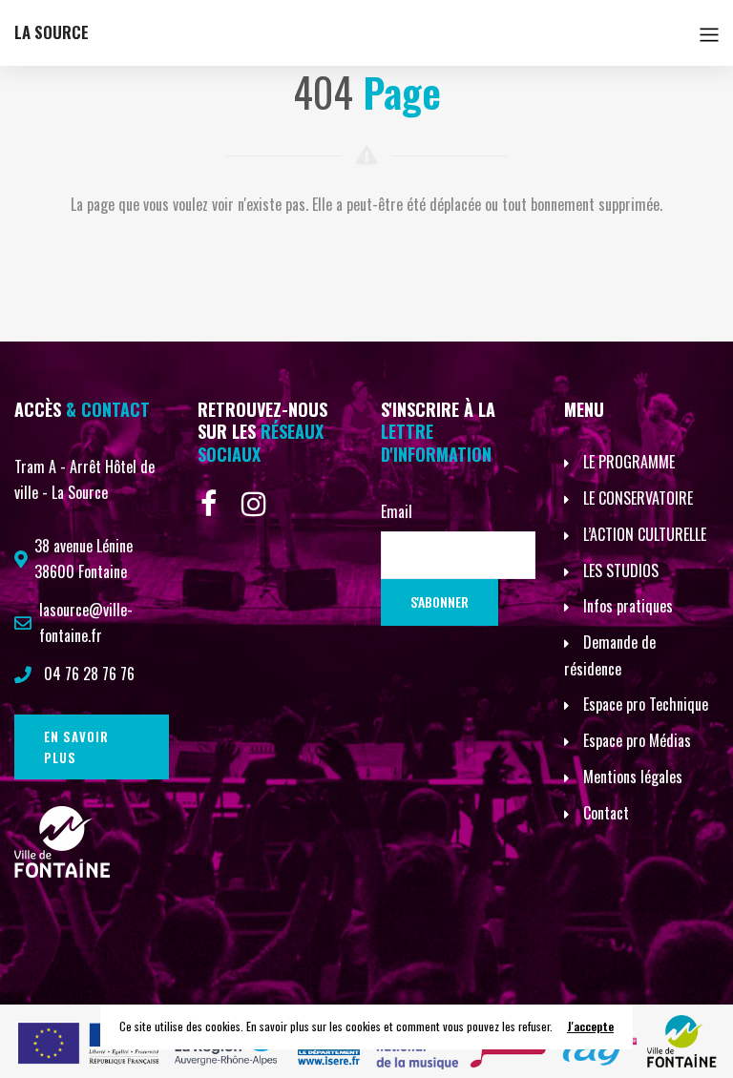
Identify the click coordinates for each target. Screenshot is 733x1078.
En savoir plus (76, 747)
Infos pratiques (628, 605)
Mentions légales (632, 776)
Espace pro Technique (645, 704)
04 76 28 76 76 (89, 673)
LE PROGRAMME (629, 461)
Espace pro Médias (637, 740)
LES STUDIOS (621, 570)
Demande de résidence (610, 655)
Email (396, 511)
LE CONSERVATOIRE (638, 498)
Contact (606, 812)
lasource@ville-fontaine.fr (86, 622)
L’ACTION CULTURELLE (644, 534)
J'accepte (590, 1026)
